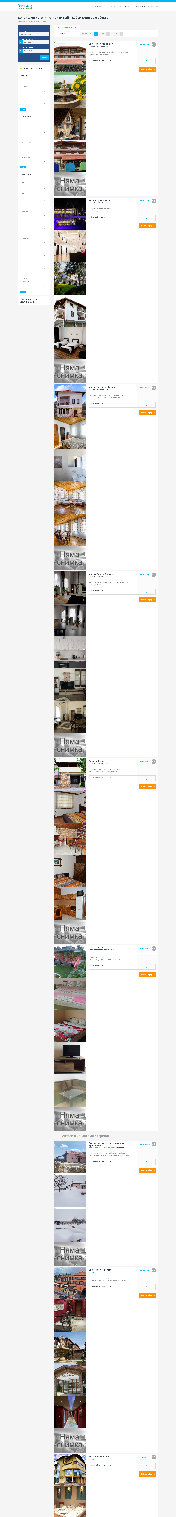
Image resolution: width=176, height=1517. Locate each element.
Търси (44, 57)
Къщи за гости (27, 142)
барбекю (25, 238)
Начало (98, 6)
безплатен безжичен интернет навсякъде (33, 280)
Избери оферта (147, 69)
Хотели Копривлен (67, 27)
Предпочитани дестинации (28, 300)
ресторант (26, 211)
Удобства (25, 174)
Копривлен (35, 21)
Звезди (24, 75)
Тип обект (25, 116)
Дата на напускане (26, 47)
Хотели (111, 6)
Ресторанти (125, 6)
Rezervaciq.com (23, 21)
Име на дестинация (26, 31)
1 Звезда (25, 87)
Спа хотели (26, 157)
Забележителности (147, 6)
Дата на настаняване (27, 39)
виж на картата (102, 46)
